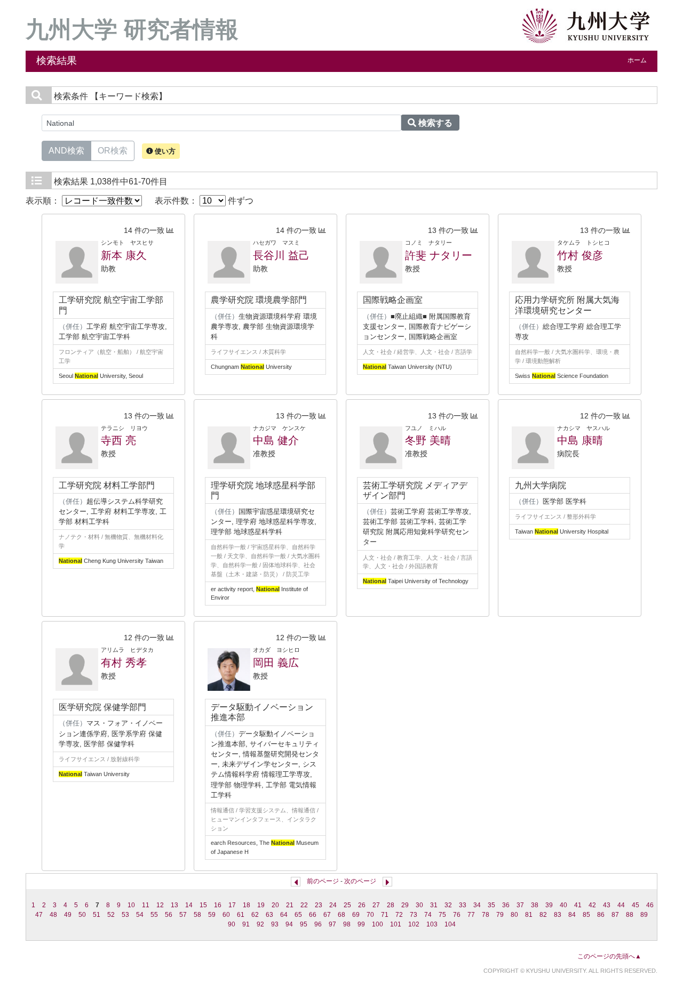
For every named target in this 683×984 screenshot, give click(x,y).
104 (450, 924)
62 (255, 914)
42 (592, 905)
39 (549, 905)
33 (462, 905)
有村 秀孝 (124, 662)
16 (217, 905)
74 (428, 914)
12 (160, 905)
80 (514, 914)
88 (629, 914)
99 (361, 924)
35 (491, 905)
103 (432, 924)
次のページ (360, 881)
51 (96, 914)
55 (154, 914)
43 (606, 905)
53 (125, 914)
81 (529, 914)
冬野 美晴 (428, 440)
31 (434, 905)
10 (131, 905)
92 (260, 924)
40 (563, 905)
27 (376, 905)
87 (615, 914)
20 (275, 905)
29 (405, 905)
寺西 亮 (118, 440)
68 (341, 914)
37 (520, 905)
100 (377, 924)
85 (586, 914)
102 (413, 924)
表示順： (44, 200)
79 (500, 914)
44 (621, 905)
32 (448, 905)
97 (332, 924)
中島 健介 (276, 440)
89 (644, 914)
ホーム (637, 60)
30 (419, 905)
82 (543, 914)
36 (506, 905)
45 (635, 905)
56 (168, 914)
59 (212, 914)
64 (284, 914)
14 (189, 905)
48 (53, 914)
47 (39, 914)
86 (601, 914)
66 (312, 914)
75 (442, 914)
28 (390, 905)
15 (203, 905)
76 (456, 914)
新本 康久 (124, 255)
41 (578, 905)
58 (197, 914)
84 (572, 914)
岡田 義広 (276, 662)
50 (82, 914)
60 (226, 914)
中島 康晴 (580, 440)
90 (231, 924)
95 (303, 924)
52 (111, 914)
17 (232, 905)
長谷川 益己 (281, 255)
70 (370, 914)
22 (304, 905)
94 (289, 924)
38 (534, 905)
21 (289, 905)
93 (275, 924)
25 (347, 905)
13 (174, 905)
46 (650, 905)
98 (347, 924)
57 (183, 914)
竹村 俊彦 (580, 255)
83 (557, 914)
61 (240, 914)
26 (362, 905)
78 (485, 914)
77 (471, 914)
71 (384, 914)
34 (477, 905)
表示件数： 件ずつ (204, 200)
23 (318, 905)
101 (395, 924)
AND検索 (66, 150)
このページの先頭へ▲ (609, 956)
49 (68, 914)
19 (261, 905)
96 (318, 924)
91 (246, 924)
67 (327, 914)
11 (145, 905)
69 (356, 914)
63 (269, 914)
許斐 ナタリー (438, 255)
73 (413, 914)
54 (140, 914)
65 (298, 914)
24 (333, 905)
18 (246, 905)
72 (399, 914)
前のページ (323, 881)
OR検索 (113, 150)
